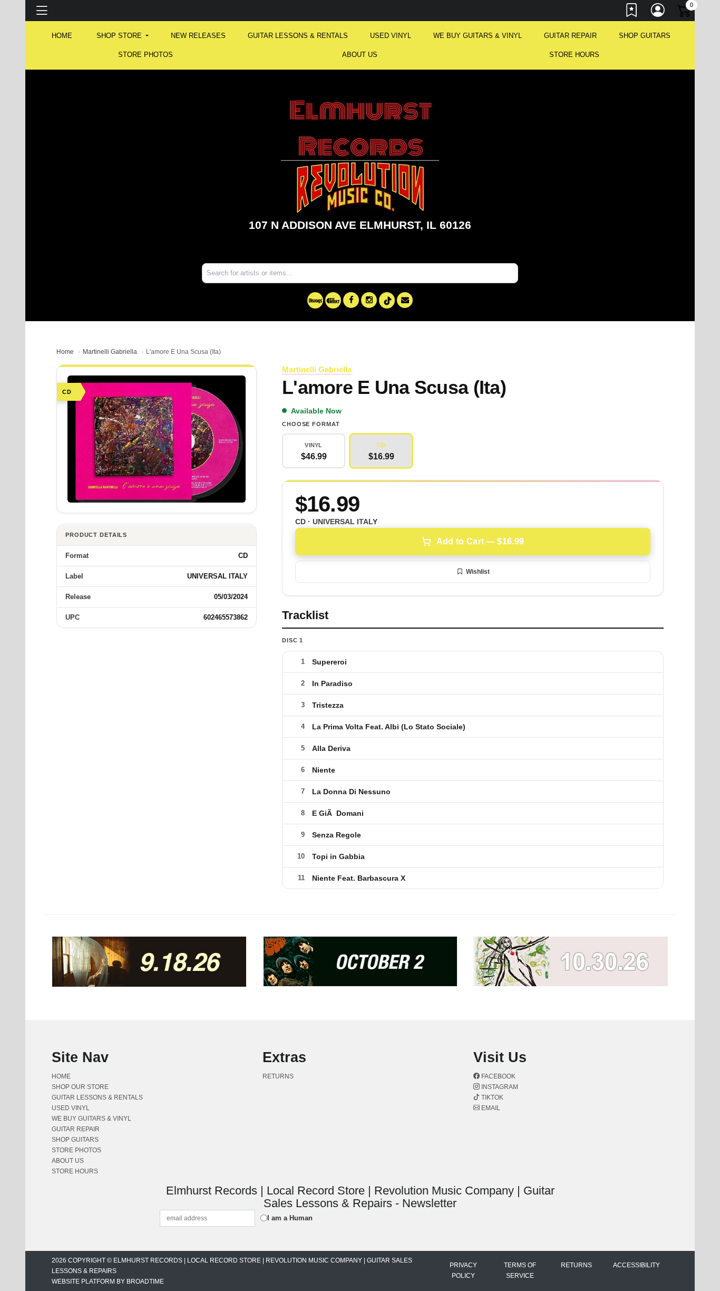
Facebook (497, 1076)
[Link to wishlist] (632, 12)
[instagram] (369, 300)
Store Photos (145, 55)
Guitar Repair (570, 36)
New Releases (198, 36)
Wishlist (478, 571)
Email (490, 1108)
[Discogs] (315, 300)
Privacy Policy (463, 1270)
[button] (122, 35)
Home (65, 351)
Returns (278, 1076)
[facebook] (351, 300)
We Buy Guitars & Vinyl (477, 36)
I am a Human (290, 1218)
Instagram (499, 1087)
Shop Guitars (644, 36)
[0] (685, 12)
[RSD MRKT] (333, 300)
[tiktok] (387, 300)
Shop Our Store (80, 1087)
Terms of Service (520, 1270)
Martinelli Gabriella (110, 351)
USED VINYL (390, 36)
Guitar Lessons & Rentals (298, 36)
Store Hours (574, 55)
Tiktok (491, 1097)
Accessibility (636, 1265)
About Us (359, 55)
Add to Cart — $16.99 (480, 541)
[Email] (405, 300)
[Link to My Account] (658, 12)
